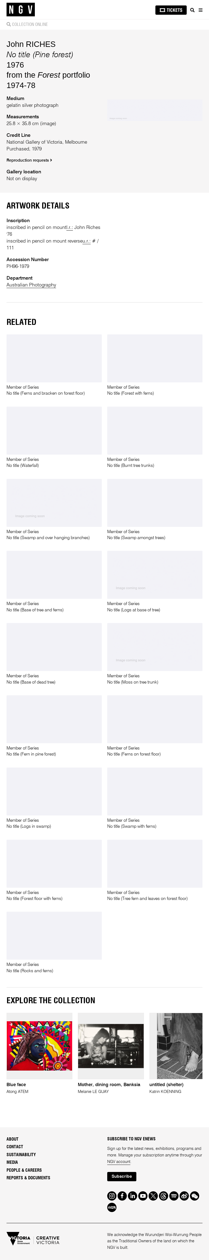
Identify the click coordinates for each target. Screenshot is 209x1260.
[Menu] (200, 10)
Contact (15, 1147)
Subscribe (122, 1176)
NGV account (118, 1162)
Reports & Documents (28, 1178)
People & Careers (24, 1170)
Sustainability (21, 1155)
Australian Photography (31, 285)
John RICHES (31, 44)
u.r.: (86, 241)
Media (12, 1162)
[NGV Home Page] (21, 9)
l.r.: (69, 227)
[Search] (192, 10)
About (13, 1139)
